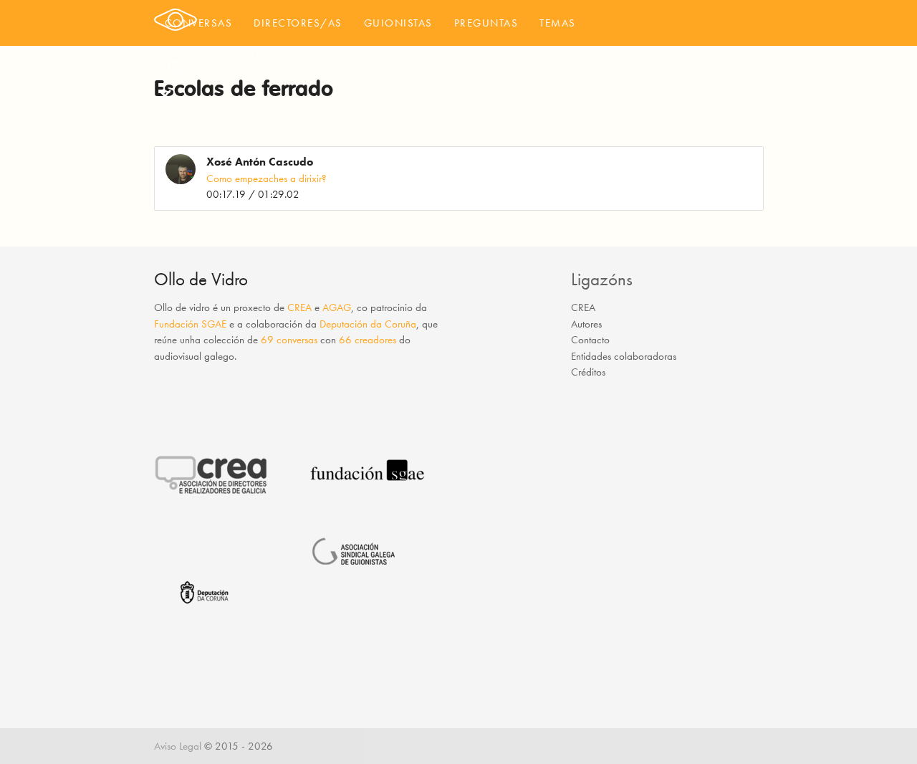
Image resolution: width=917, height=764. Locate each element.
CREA (299, 307)
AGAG (336, 307)
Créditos (588, 372)
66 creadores (367, 340)
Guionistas (398, 23)
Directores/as (298, 23)
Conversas (199, 23)
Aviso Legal (177, 746)
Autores (586, 324)
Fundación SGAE (190, 324)
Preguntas (486, 23)
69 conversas (289, 340)
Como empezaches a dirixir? (266, 178)
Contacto (590, 340)
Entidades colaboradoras (623, 356)
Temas (557, 23)
